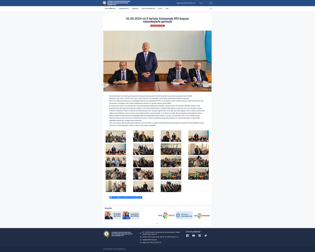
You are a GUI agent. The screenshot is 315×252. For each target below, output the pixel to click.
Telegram (132, 197)
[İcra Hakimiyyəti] (104, 3)
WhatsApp (123, 197)
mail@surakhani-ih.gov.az (150, 240)
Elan (166, 8)
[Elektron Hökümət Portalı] (201, 216)
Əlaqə (160, 8)
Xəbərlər (135, 8)
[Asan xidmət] (148, 215)
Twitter (114, 197)
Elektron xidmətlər (148, 8)
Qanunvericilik (124, 8)
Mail (140, 197)
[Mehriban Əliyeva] (113, 215)
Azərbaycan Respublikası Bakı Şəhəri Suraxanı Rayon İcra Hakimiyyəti (118, 2)
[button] (157, 223)
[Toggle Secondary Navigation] (211, 8)
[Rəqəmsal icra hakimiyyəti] (166, 215)
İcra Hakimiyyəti (110, 8)
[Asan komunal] (184, 215)
